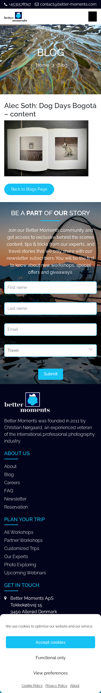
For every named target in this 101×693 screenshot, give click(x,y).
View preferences (50, 673)
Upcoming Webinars (25, 572)
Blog (62, 65)
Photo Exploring (20, 564)
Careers (12, 482)
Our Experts (16, 556)
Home (42, 65)
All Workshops (18, 532)
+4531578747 (20, 4)
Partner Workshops (23, 540)
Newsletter (15, 499)
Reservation (16, 507)
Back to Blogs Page (29, 189)
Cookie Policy (32, 686)
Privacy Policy (56, 686)
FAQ (8, 490)
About (74, 686)
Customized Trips (21, 548)
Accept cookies (50, 642)
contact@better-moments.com (68, 4)
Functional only (51, 657)
